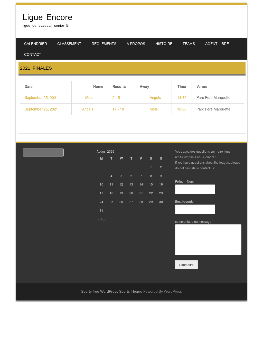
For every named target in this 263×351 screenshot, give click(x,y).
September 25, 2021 (41, 97)
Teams (189, 44)
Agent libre (217, 44)
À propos (136, 44)
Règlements (104, 44)
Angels (155, 97)
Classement (69, 44)
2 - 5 (116, 97)
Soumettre (186, 264)
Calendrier (35, 44)
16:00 (181, 109)
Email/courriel (185, 201)
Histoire (163, 44)
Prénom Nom (185, 181)
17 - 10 (118, 109)
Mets (89, 97)
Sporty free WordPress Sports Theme (111, 291)
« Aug (102, 219)
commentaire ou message (194, 221)
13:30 (181, 97)
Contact (32, 54)
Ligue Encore (47, 17)
